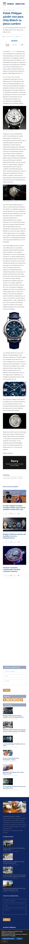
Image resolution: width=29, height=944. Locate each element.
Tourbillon (20, 478)
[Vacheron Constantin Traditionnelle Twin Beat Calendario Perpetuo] (14, 555)
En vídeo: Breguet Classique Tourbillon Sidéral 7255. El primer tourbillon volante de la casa (14, 507)
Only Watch (13, 51)
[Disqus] (14, 600)
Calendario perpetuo (11, 477)
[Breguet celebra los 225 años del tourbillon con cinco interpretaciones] (14, 524)
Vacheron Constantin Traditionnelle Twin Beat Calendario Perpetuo (11, 569)
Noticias (5, 10)
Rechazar (19, 938)
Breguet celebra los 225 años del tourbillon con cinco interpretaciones (14, 536)
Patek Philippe (11, 10)
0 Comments (15, 513)
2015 (4, 477)
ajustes (13, 935)
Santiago (20, 36)
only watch (20, 477)
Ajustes (4, 941)
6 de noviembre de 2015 (10, 36)
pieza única (14, 478)
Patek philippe (6, 478)
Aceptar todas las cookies (8, 938)
